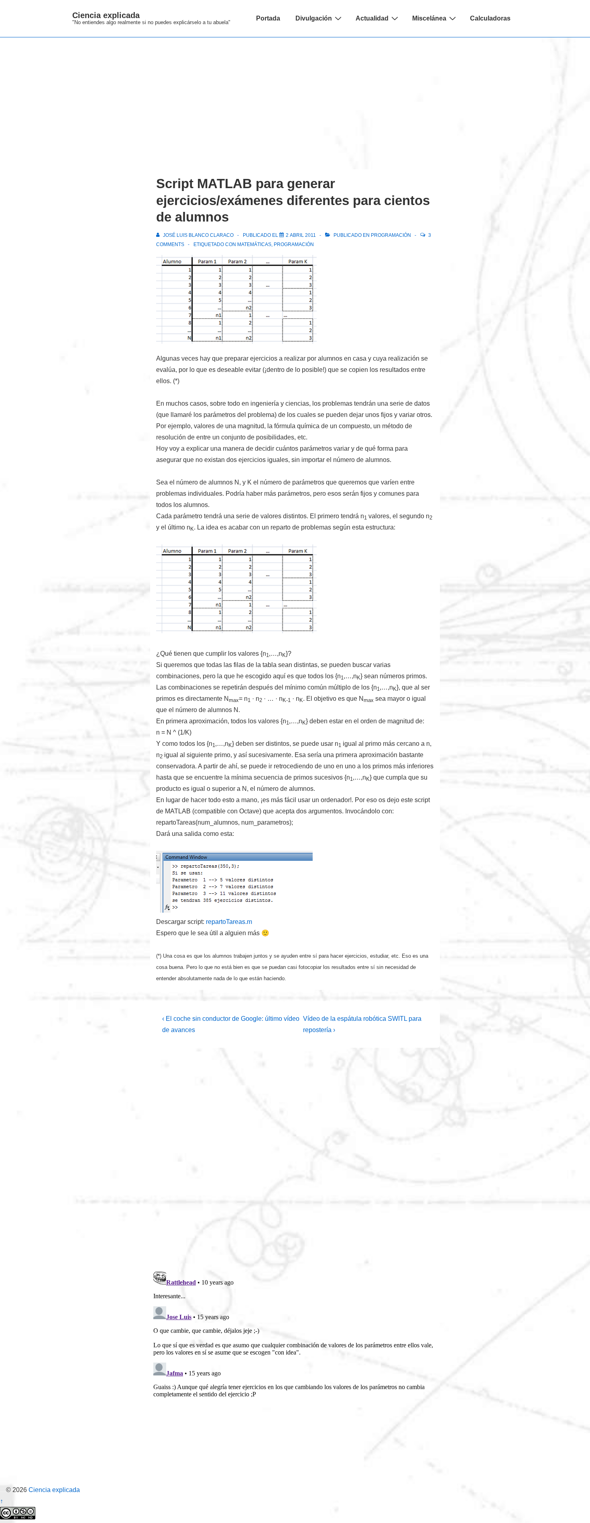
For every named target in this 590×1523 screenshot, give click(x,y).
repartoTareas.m (229, 921)
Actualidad (372, 18)
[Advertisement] (295, 97)
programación (294, 244)
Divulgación (313, 18)
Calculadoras (490, 18)
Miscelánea (429, 18)
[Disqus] (295, 1159)
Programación (391, 235)
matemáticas (254, 244)
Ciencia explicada (106, 15)
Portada (268, 18)
